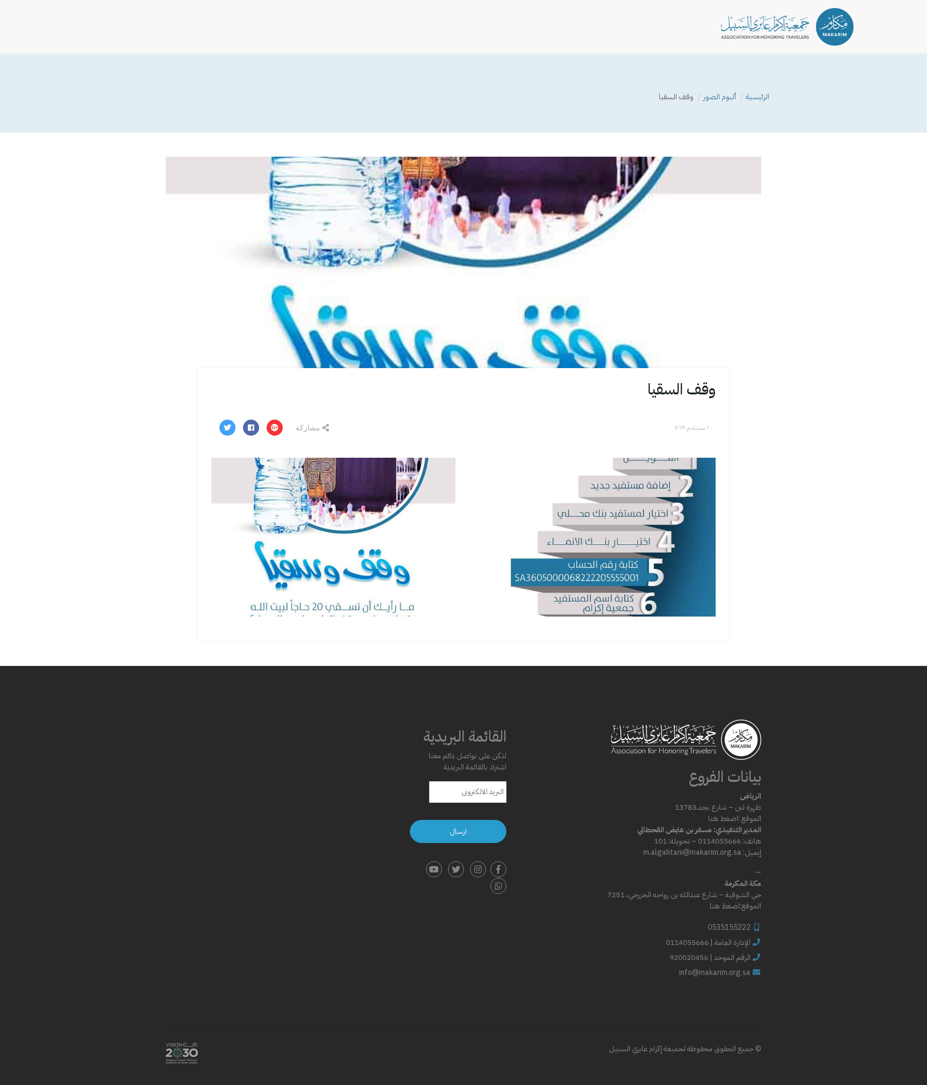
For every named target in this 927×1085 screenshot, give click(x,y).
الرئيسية (757, 96)
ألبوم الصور (719, 96)
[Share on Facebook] (251, 428)
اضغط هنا (723, 818)
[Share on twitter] (227, 428)
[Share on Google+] (275, 428)
